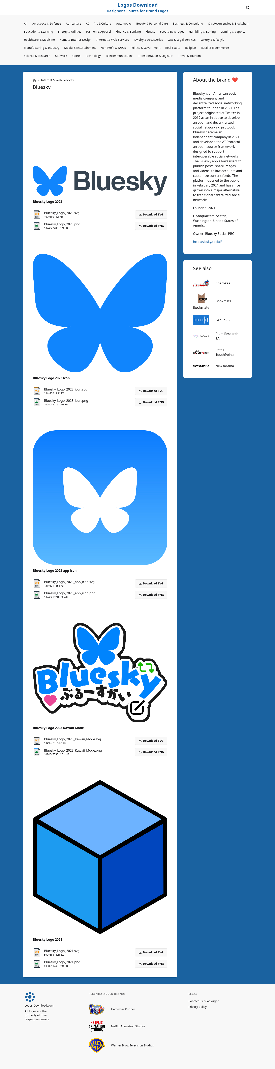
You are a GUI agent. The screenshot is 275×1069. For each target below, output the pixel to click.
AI (87, 23)
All (25, 23)
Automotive (123, 23)
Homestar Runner (123, 1009)
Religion (190, 48)
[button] (151, 226)
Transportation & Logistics (155, 56)
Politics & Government (145, 48)
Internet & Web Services (112, 39)
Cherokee (223, 283)
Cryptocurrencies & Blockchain (228, 23)
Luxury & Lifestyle (212, 39)
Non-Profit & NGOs (113, 48)
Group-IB (223, 320)
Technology (93, 56)
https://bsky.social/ (207, 241)
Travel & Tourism (189, 56)
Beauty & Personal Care (152, 23)
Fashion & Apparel (98, 31)
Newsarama (225, 366)
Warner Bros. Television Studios (132, 1045)
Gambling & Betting (202, 31)
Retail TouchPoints (225, 352)
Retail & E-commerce (215, 48)
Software (61, 56)
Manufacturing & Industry (41, 48)
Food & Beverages (172, 31)
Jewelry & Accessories (148, 39)
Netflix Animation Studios (128, 1026)
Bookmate (223, 301)
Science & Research (37, 56)
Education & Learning (38, 31)
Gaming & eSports (233, 31)
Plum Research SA (227, 336)
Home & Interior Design (76, 39)
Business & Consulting (188, 23)
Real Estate (172, 48)
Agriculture (73, 23)
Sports (76, 56)
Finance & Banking (128, 31)
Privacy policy (197, 1007)
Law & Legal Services (182, 39)
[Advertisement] (100, 128)
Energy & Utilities (69, 31)
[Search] (248, 8)
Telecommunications (119, 56)
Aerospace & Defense (46, 23)
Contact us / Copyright (203, 1001)
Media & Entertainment (80, 48)
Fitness (150, 31)
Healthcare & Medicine (39, 39)
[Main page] (34, 80)
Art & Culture (102, 23)
